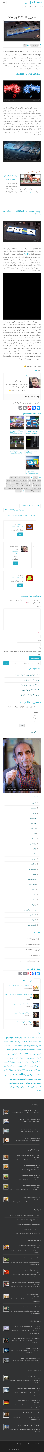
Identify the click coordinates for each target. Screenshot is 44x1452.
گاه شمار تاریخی (23, 1086)
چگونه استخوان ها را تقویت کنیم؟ (10, 177)
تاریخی (8, 1045)
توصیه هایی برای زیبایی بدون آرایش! (30, 1307)
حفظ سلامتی (23, 1053)
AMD (26, 254)
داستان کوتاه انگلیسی (25, 1062)
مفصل (31, 191)
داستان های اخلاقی (11, 1058)
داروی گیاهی (25, 1058)
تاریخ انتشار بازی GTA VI (24, 1022)
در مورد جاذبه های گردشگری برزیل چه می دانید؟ (28, 1425)
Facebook (36, 1444)
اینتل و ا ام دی (25, 483)
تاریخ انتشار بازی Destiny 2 (32, 1348)
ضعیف (35, 720)
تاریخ (25, 1041)
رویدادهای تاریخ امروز (12, 1066)
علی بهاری (20, 524)
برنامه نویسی (32, 818)
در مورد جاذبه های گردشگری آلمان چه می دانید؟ (28, 1400)
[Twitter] (26, 397)
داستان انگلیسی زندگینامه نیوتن (23, 1013)
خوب (35, 715)
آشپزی (34, 803)
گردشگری (33, 915)
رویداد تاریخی (26, 1066)
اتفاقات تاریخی (33, 1037)
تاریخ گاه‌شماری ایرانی (19, 1045)
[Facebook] (32, 397)
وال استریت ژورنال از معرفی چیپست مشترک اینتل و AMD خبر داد (22, 489)
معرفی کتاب (32, 884)
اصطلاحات (33, 808)
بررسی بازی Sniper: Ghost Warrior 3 (30, 1358)
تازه (31, 981)
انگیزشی (39, 1042)
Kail (25, 45)
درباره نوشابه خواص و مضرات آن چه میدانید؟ (29, 1245)
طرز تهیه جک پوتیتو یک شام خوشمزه (30, 695)
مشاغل (34, 874)
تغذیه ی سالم (35, 1049)
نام (39, 632)
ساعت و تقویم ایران (33, 1074)
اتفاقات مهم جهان (12, 1037)
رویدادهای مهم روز (21, 1069)
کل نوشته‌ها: (36, 955)
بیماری (35, 1041)
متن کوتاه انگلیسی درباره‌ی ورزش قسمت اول (20, 985)
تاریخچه (31, 1045)
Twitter (28, 1444)
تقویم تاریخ (25, 1049)
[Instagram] (29, 397)
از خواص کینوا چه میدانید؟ (33, 1294)
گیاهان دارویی (32, 925)
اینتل (35, 370)
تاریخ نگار (37, 1045)
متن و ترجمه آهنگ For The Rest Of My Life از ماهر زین (18, 995)
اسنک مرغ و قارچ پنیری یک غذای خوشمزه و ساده (26, 675)
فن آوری (35, 478)
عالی (35, 712)
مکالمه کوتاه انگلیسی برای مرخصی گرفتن (30, 1129)
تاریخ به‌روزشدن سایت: (33, 961)
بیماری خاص (30, 1042)
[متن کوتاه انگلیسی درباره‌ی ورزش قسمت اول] (36, 987)
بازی (34, 813)
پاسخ (20, 534)
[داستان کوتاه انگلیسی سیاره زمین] (36, 1006)
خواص (14, 1054)
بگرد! (6, 663)
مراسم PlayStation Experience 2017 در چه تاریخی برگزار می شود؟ (25, 1327)
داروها (34, 838)
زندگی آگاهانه (15, 1450)
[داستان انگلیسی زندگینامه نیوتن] (36, 1015)
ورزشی (34, 899)
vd (20, 478)
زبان (34, 848)
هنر (35, 894)
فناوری (12, 483)
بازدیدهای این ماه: (34, 944)
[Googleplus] (35, 397)
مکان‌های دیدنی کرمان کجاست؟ (32, 1376)
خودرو (34, 833)
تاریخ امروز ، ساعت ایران (13, 1041)
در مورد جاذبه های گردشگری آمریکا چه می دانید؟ (28, 1388)
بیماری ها (33, 823)
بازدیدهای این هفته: (34, 939)
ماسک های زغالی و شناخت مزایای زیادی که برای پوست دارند (25, 1282)
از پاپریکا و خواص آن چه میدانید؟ (31, 1270)
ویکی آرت (33, 904)
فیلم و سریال (32, 869)
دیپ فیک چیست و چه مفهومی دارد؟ (30, 685)
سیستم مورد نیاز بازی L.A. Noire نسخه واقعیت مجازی (26, 1338)
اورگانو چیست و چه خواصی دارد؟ (31, 1258)
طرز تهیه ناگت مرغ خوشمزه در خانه (30, 680)
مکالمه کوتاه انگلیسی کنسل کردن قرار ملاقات (29, 1119)
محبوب (37, 981)
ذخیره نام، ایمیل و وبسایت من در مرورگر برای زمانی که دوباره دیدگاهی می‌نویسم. (22, 652)
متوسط (35, 718)
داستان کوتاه (36, 1062)
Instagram (20, 1444)
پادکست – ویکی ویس (30, 910)
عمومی (34, 859)
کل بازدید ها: (35, 950)
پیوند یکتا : (18, 491)
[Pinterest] (38, 397)
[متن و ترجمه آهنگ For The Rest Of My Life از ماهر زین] (36, 996)
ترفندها (33, 828)
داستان (18, 1058)
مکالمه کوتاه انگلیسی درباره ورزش (30, 690)
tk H (16, 478)
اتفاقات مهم (24, 1037)
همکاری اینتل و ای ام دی (30, 488)
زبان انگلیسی (7, 1070)
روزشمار (10, 1062)
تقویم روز (32, 1054)
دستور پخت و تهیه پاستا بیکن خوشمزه (30, 1185)
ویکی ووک (32, 1086)
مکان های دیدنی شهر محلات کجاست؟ (31, 1413)
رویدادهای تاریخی (35, 1069)
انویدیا (34, 480)
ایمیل (39, 640)
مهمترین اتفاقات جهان (24, 1079)
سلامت (34, 854)
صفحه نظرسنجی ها (34, 732)
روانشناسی (33, 843)
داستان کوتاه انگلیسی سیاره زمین (23, 1004)
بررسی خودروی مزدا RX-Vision (15, 509)
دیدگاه (39, 606)
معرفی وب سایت (31, 879)
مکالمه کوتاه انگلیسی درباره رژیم (32, 1138)
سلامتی (13, 1074)
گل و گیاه (33, 920)
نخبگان (34, 889)
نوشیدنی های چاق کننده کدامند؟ (29, 505)
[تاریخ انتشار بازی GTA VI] (36, 1024)
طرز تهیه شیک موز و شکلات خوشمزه (31, 1197)
